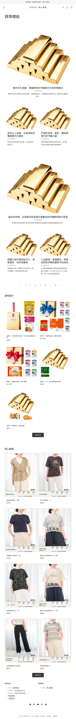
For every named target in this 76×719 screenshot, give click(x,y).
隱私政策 (49, 716)
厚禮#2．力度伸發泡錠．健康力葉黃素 (51, 336)
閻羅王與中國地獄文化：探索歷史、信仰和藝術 (21, 261)
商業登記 (12, 698)
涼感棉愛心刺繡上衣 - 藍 (13, 555)
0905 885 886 (20, 693)
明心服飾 (50, 688)
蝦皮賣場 (12, 696)
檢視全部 (38, 435)
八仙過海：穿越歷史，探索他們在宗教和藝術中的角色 (54, 261)
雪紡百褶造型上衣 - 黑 (12, 610)
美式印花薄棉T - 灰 (45, 500)
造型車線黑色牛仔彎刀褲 (13, 666)
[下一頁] (60, 285)
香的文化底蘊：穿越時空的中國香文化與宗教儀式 (38, 88)
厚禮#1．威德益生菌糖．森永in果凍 (16, 381)
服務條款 (55, 716)
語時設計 (16, 688)
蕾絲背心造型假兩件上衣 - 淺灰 (49, 555)
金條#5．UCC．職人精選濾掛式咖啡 (50, 381)
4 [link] (35, 285)
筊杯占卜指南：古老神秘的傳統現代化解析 (21, 134)
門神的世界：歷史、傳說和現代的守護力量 (54, 134)
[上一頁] (15, 285)
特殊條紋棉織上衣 (45, 666)
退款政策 (43, 716)
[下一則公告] (72, 2)
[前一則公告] (4, 2)
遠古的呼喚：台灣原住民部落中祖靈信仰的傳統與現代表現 (38, 217)
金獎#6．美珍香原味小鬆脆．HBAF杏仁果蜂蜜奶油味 (20, 336)
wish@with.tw (20, 690)
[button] (4, 7)
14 (55, 285)
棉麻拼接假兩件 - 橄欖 (12, 500)
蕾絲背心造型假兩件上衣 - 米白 (49, 610)
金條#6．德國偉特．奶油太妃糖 (15, 425)
